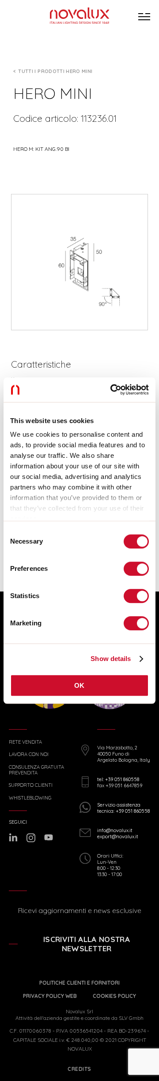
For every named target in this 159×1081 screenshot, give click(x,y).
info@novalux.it (114, 830)
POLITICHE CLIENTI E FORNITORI (79, 982)
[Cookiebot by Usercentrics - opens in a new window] (112, 389)
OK (79, 685)
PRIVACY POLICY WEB (50, 996)
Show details (111, 658)
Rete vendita (25, 742)
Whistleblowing (30, 798)
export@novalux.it (117, 836)
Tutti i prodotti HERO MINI (55, 71)
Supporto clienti (31, 785)
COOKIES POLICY (114, 996)
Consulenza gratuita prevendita (36, 770)
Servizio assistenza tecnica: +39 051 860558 (123, 808)
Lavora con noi (29, 754)
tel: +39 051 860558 (118, 779)
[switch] (136, 569)
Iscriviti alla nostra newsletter (86, 944)
